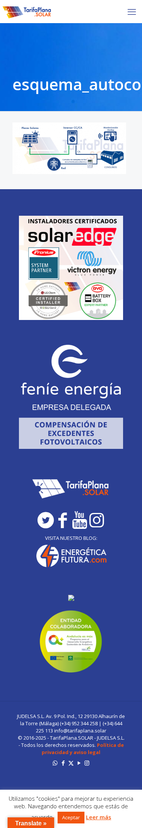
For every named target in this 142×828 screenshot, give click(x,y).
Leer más (98, 817)
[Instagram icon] (87, 763)
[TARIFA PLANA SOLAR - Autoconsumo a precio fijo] (27, 11)
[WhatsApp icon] (55, 763)
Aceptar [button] (71, 817)
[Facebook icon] (63, 763)
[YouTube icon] (79, 763)
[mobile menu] (131, 11)
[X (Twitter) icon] (71, 763)
